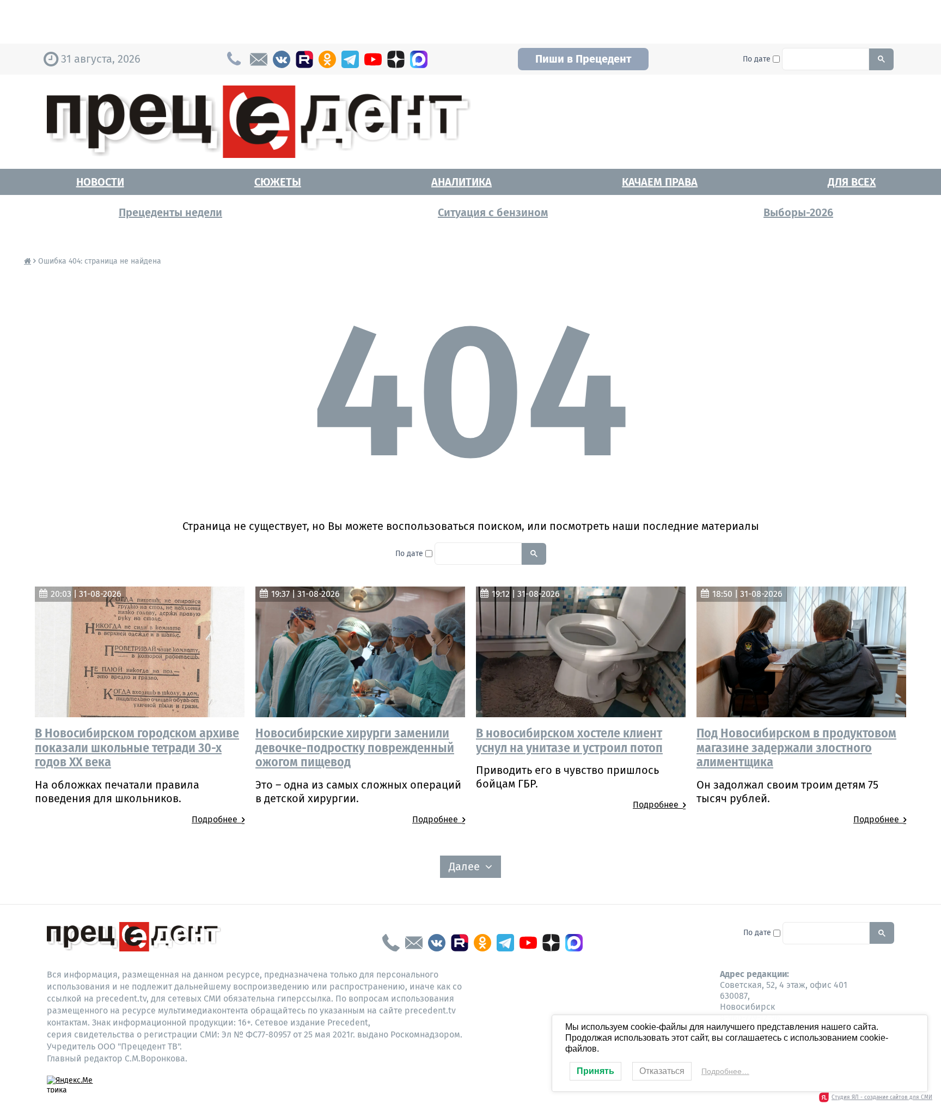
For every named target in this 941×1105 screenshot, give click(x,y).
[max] (418, 59)
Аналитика (461, 181)
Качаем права (660, 181)
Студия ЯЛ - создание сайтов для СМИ (882, 1097)
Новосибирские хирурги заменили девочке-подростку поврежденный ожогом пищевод (354, 747)
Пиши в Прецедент (583, 58)
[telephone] (391, 942)
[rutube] (304, 59)
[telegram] (350, 59)
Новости (100, 181)
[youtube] (373, 59)
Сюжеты (277, 181)
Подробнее (217, 819)
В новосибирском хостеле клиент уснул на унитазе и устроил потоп (569, 740)
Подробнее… (725, 1071)
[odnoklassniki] (327, 59)
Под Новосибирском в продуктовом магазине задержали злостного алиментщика (796, 747)
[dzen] (396, 59)
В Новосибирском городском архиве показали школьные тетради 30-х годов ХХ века (137, 747)
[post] (258, 59)
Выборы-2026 (798, 212)
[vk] (281, 59)
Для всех (852, 181)
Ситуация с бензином (493, 212)
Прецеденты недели (170, 212)
